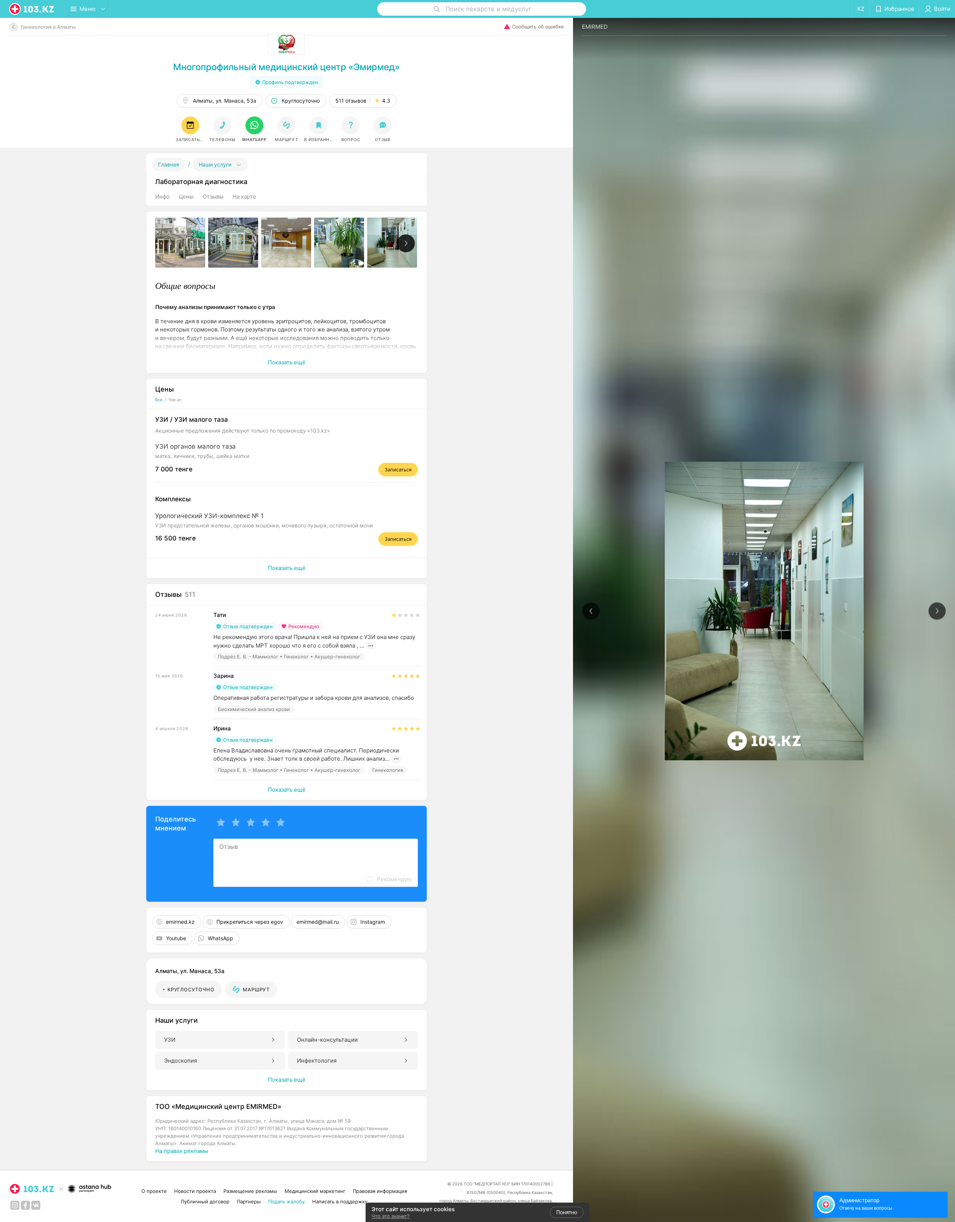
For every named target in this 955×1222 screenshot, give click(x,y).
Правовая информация (380, 1191)
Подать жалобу (286, 1201)
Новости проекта (195, 1191)
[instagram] (14, 1205)
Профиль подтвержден (290, 82)
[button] (254, 129)
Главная (168, 164)
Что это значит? (391, 1216)
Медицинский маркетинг (315, 1191)
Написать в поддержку (339, 1201)
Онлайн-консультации (327, 1039)
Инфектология (316, 1060)
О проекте (154, 1191)
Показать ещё (287, 362)
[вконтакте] (35, 1205)
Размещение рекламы (250, 1191)
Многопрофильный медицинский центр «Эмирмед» (286, 67)
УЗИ (169, 1039)
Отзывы (213, 196)
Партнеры (249, 1201)
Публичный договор (205, 1201)
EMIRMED (595, 26)
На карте (244, 196)
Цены (186, 196)
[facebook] (25, 1205)
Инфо (162, 196)
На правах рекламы (181, 1150)
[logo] (32, 9)
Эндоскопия (180, 1060)
